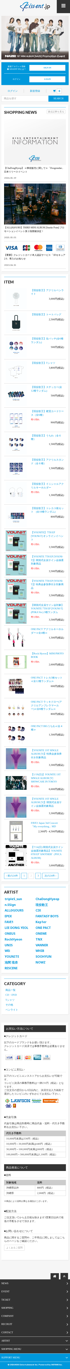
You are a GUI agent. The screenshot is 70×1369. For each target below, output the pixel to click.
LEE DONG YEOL (16, 928)
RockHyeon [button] (13, 939)
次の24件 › (50, 875)
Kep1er (41, 922)
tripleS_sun (13, 899)
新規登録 (35, 90)
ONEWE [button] (41, 933)
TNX (39, 939)
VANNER (42, 945)
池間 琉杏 (11, 962)
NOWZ (41, 962)
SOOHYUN (44, 956)
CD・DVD (11, 994)
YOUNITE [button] (12, 956)
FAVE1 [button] (9, 922)
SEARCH (58, 98)
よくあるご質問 (14, 1247)
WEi (7, 951)
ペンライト (11, 1009)
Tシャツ (10, 999)
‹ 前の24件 (12, 875)
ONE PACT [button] (43, 928)
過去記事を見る (56, 111)
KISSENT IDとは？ (18, 69)
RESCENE (11, 968)
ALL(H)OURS (14, 910)
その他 (9, 1004)
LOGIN (47, 79)
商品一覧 (10, 990)
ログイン (13, 90)
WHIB (40, 951)
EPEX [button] (8, 916)
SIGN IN (47, 68)
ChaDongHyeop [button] (47, 899)
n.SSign (10, 905)
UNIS (9, 945)
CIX (38, 910)
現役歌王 (42, 905)
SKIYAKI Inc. (56, 1364)
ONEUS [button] (10, 933)
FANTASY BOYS (47, 916)
